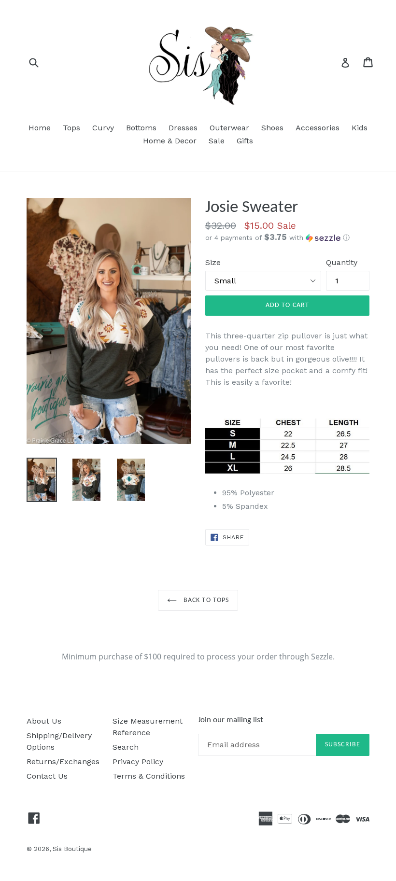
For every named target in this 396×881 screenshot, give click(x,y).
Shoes (272, 127)
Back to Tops (205, 600)
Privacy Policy (138, 761)
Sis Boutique (72, 849)
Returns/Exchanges (63, 761)
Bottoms (141, 127)
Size (213, 262)
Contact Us (47, 776)
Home (39, 127)
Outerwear (229, 127)
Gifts (245, 140)
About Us (44, 721)
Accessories (317, 127)
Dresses (183, 127)
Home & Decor (170, 140)
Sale (217, 140)
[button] (287, 237)
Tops (71, 127)
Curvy (103, 127)
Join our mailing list (230, 720)
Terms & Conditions (149, 776)
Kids (360, 127)
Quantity (341, 262)
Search (126, 747)
